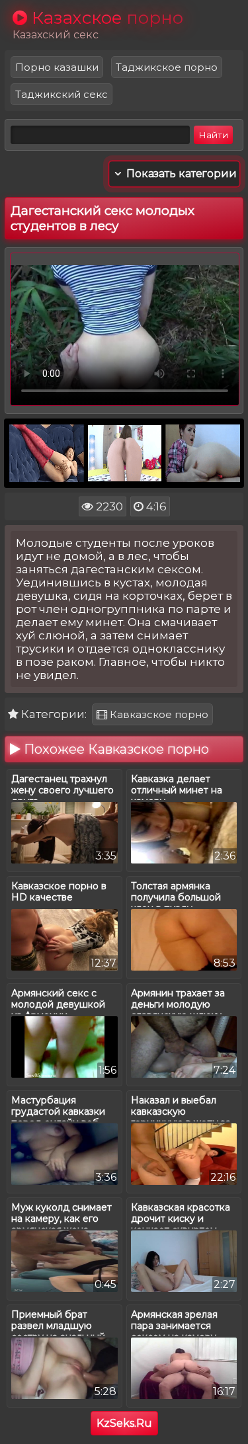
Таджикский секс (61, 94)
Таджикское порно (167, 67)
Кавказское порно (157, 714)
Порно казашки (57, 67)
